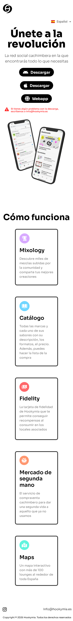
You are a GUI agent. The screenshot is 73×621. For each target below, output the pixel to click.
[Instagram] (4, 609)
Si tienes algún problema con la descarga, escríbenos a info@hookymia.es (35, 110)
